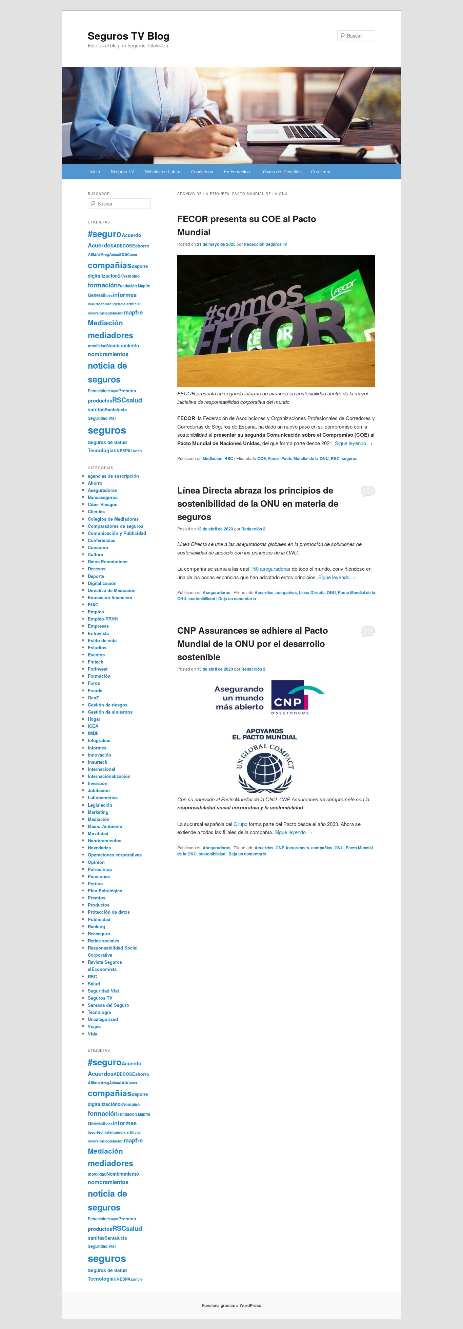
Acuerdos (264, 592)
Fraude (95, 690)
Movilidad (98, 833)
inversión (96, 312)
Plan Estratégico (105, 890)
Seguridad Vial (102, 418)
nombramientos (108, 354)
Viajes (94, 1026)
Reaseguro (99, 933)
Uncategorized (103, 1019)
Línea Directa (312, 592)
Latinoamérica (103, 797)
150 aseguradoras (270, 568)
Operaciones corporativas (115, 854)
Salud (94, 983)
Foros (94, 683)
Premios (127, 390)
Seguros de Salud (107, 442)
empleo (132, 276)
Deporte (96, 576)
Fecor (273, 458)
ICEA (93, 726)
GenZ (93, 697)
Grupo (240, 823)
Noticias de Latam (162, 171)
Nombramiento (122, 345)
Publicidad (99, 919)
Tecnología (101, 450)
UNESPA (122, 451)
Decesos (96, 568)
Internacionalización (109, 776)
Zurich (136, 450)
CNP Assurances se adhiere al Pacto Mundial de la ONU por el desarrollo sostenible (252, 643)
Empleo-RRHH (103, 618)
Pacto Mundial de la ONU (305, 458)
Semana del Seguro (108, 1005)
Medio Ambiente (105, 826)
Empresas (98, 626)
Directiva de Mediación (112, 590)
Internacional (101, 769)
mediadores (110, 335)
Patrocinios (100, 869)
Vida (92, 1033)
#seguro (105, 233)
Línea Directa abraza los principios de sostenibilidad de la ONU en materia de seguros (257, 503)
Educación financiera (110, 597)
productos (100, 400)
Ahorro (95, 483)
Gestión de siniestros (110, 712)
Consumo (98, 547)
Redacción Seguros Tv (265, 244)
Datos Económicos (107, 561)
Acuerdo (131, 235)
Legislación (100, 805)
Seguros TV (122, 171)
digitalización (103, 276)
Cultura (95, 554)
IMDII (93, 733)
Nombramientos (104, 840)
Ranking (96, 926)
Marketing (98, 812)
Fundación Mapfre (134, 285)
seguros (350, 458)
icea (109, 295)
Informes (97, 747)
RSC (228, 458)
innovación (99, 754)
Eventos (96, 654)
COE (261, 458)
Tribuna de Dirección (281, 171)
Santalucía (116, 409)
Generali (96, 295)
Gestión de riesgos (107, 704)
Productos (98, 904)
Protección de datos (109, 912)
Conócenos (202, 171)
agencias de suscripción (113, 476)
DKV (121, 276)
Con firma (320, 171)
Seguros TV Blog (128, 35)
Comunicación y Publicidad (117, 533)
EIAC (93, 604)
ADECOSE (124, 246)
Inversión (97, 783)
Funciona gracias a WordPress (231, 1305)
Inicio (94, 171)
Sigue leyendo (354, 442)
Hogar (94, 719)
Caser (132, 254)
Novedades (99, 847)
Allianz (94, 254)
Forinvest (97, 669)
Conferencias (101, 540)
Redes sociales (103, 940)
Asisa (114, 254)
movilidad (97, 346)
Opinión (96, 862)
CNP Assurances (292, 848)
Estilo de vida (102, 640)
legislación (114, 312)
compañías (286, 592)
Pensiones (99, 876)
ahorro (142, 245)
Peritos (95, 883)
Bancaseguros (103, 497)
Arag (105, 254)
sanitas (96, 409)
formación (103, 284)
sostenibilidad (201, 598)
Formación (99, 676)
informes (125, 294)
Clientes (96, 511)
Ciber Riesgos (102, 504)
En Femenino (237, 171)
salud (134, 400)
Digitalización (102, 583)
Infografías (99, 740)
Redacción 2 (253, 529)
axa (123, 253)
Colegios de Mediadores (113, 519)
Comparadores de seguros (115, 526)
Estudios (97, 647)
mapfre (133, 312)
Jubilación (99, 790)
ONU (331, 592)
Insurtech (96, 303)
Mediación (212, 458)
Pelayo (112, 390)
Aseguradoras (216, 592)
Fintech (95, 661)
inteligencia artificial (123, 303)
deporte (140, 266)
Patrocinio (97, 390)
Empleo (96, 611)
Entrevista (98, 633)
